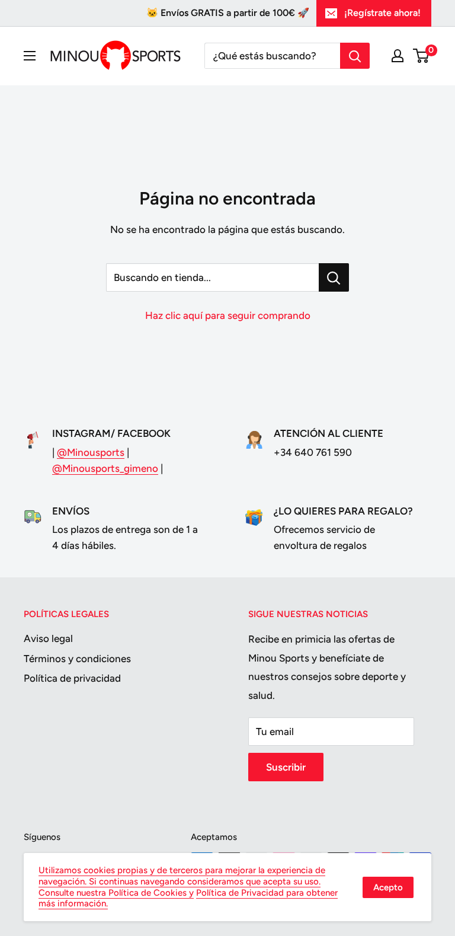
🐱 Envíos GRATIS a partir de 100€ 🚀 (227, 12)
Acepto (388, 887)
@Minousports (90, 452)
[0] (421, 56)
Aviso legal (48, 638)
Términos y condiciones (77, 659)
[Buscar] (355, 56)
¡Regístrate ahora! (382, 12)
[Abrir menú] (30, 55)
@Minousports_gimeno (105, 468)
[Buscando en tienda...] (334, 277)
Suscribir (286, 767)
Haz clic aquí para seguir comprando (227, 315)
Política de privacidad (72, 678)
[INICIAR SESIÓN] (397, 55)
